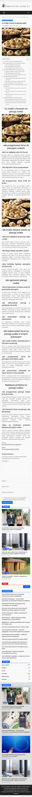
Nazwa (4, 481)
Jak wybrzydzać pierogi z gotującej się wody (16, 81)
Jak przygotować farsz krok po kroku (14, 68)
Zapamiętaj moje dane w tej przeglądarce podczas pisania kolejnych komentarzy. (14, 499)
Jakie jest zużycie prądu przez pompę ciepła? (14, 639)
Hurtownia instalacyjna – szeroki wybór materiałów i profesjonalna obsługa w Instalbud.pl (16, 720)
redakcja (6, 25)
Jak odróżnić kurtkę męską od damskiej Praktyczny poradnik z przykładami (16, 517)
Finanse (4, 668)
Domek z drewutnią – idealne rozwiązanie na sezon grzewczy (16, 565)
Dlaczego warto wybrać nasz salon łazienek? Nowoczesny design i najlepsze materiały (16, 541)
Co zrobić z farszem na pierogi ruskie (13, 61)
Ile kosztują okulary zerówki (10, 448)
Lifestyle (10, 20)
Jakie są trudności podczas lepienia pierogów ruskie (16, 103)
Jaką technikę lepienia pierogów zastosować (16, 74)
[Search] (28, 12)
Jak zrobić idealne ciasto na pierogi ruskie (14, 69)
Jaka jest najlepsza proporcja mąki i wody (15, 71)
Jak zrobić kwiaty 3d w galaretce (11, 443)
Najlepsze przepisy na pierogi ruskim (13, 97)
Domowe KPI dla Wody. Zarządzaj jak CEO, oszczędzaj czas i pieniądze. (16, 744)
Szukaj (5, 583)
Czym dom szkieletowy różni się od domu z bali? (15, 627)
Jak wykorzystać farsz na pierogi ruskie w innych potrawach (15, 85)
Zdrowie (4, 679)
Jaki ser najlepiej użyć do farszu (13, 65)
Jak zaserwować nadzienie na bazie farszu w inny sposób (16, 95)
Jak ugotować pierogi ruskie (10, 76)
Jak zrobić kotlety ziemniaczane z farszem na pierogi (16, 88)
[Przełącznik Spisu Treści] (27, 59)
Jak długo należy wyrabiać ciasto (13, 73)
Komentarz (5, 461)
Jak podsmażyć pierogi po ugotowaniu (14, 83)
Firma (3, 670)
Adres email (5, 486)
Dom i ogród (4, 20)
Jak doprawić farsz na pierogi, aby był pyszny (16, 101)
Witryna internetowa (7, 492)
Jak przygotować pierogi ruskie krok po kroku (16, 99)
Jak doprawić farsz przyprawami (13, 66)
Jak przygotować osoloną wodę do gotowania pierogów (16, 79)
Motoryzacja (5, 676)
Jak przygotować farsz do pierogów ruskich (14, 63)
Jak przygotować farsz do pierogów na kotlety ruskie (16, 92)
